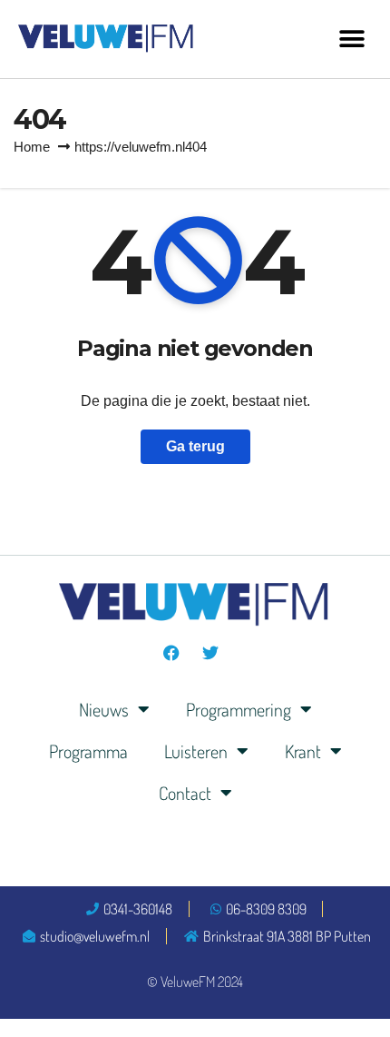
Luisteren (196, 751)
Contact (185, 793)
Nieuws (104, 709)
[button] (351, 38)
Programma (88, 751)
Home (32, 146)
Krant (303, 751)
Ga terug (195, 446)
